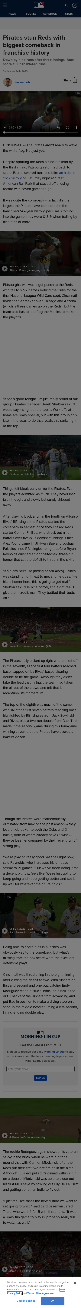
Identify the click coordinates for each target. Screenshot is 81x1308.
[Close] (75, 1283)
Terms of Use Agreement (40, 1293)
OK (52, 1300)
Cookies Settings (26, 1300)
